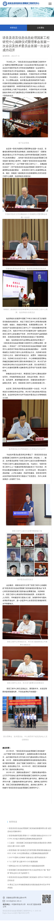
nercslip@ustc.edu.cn (13, 901)
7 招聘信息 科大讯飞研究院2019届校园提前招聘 (25, 866)
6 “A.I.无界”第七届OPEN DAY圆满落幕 (22, 862)
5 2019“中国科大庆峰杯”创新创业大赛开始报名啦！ (27, 857)
